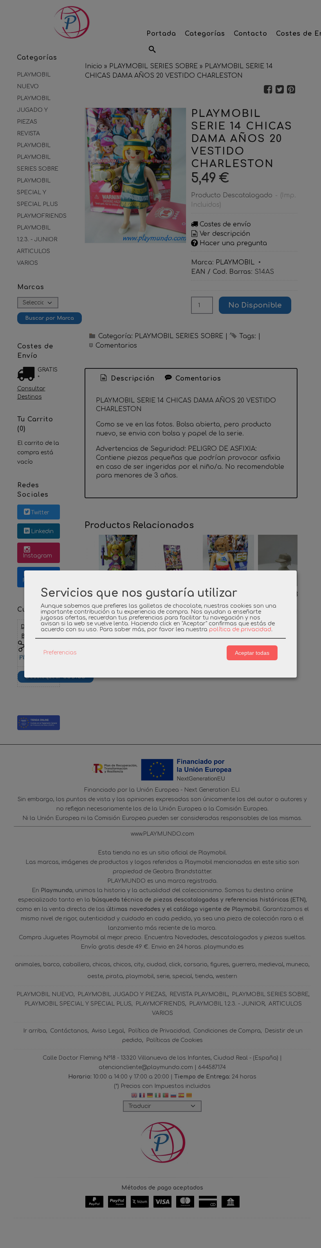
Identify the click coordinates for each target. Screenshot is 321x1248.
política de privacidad (240, 629)
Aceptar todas (252, 653)
